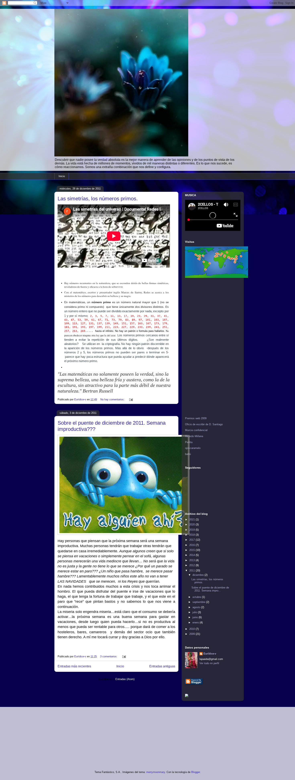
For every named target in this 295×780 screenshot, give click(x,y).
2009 (192, 633)
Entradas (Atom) (124, 679)
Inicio (62, 176)
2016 (192, 545)
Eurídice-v (209, 653)
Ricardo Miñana (194, 436)
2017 (192, 539)
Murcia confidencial (196, 430)
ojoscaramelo (192, 448)
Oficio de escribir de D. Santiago (204, 424)
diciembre (198, 574)
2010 (192, 628)
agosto (196, 607)
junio (195, 617)
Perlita (188, 442)
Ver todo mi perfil (209, 663)
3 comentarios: (109, 656)
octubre (197, 597)
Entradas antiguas (162, 666)
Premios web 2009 (195, 418)
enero (196, 622)
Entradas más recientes (74, 666)
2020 (192, 524)
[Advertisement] (201, 347)
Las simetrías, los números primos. (98, 199)
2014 (192, 555)
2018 (192, 534)
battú (188, 454)
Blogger (195, 772)
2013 (192, 560)
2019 (192, 529)
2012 (192, 565)
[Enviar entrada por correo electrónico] (131, 399)
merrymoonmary (155, 772)
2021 (192, 519)
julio (195, 612)
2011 (192, 570)
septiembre (199, 602)
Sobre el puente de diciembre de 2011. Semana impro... (210, 589)
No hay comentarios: (112, 399)
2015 (192, 550)
